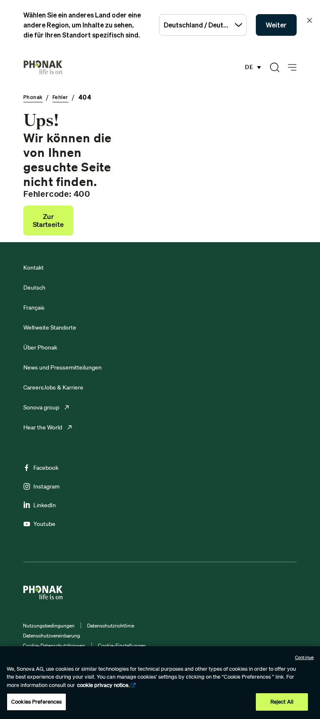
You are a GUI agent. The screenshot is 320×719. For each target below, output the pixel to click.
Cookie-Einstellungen (122, 645)
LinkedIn (44, 505)
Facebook (45, 467)
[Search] (275, 67)
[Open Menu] (292, 67)
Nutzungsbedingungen (49, 625)
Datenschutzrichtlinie (110, 625)
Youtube (44, 524)
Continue (304, 657)
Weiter (276, 25)
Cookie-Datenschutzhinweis (54, 645)
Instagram (46, 486)
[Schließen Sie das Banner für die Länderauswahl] (309, 20)
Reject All (281, 701)
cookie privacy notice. (103, 685)
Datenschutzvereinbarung (51, 635)
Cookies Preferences (36, 701)
